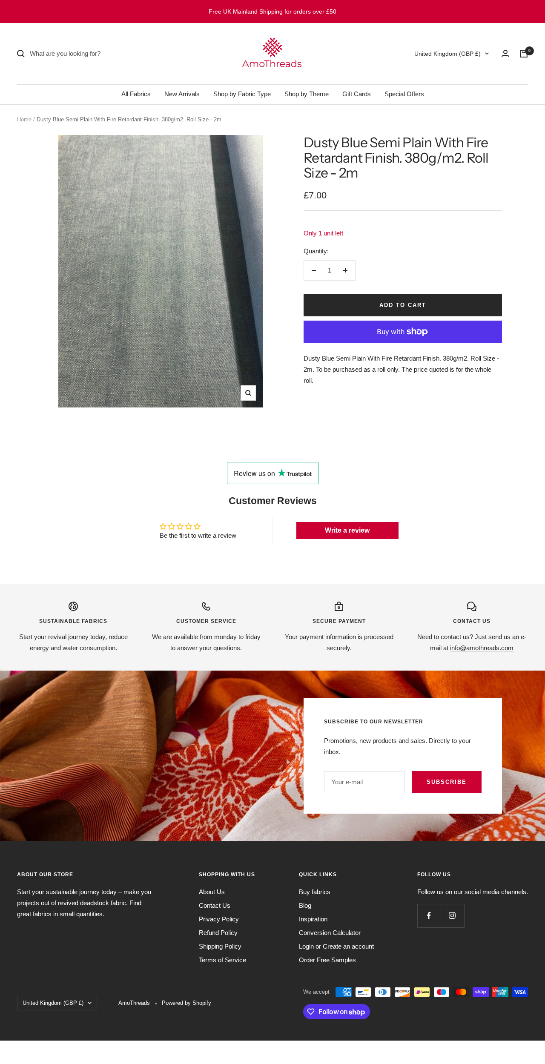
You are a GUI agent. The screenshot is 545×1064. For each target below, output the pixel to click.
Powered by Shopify (186, 1003)
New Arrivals (182, 94)
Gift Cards (356, 94)
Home (24, 119)
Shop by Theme (306, 94)
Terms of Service (222, 960)
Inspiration (313, 919)
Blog (305, 905)
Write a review (347, 530)
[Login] (505, 53)
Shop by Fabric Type (242, 94)
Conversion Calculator (330, 932)
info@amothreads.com (481, 647)
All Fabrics (136, 94)
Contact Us (214, 905)
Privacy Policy (219, 919)
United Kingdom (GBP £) (447, 53)
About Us (212, 891)
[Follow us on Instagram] (452, 915)
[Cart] (523, 53)
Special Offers (404, 94)
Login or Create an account (336, 946)
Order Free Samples (327, 960)
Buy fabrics (314, 891)
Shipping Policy (220, 946)
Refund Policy (218, 932)
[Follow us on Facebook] (429, 915)
